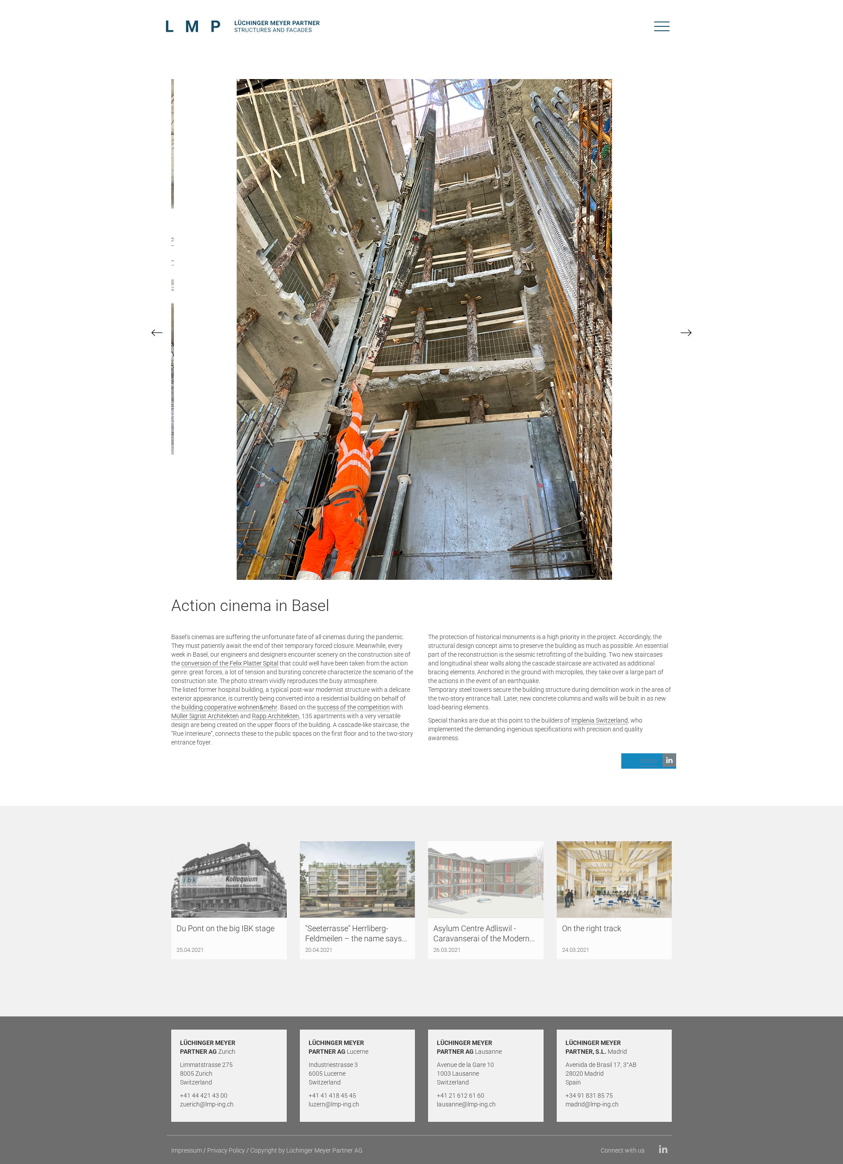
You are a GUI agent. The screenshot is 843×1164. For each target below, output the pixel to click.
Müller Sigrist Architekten (205, 715)
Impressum (186, 1150)
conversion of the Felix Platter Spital (229, 663)
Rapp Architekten (275, 715)
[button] (648, 761)
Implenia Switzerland (599, 720)
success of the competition (353, 707)
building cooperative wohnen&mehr (229, 707)
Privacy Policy (226, 1150)
